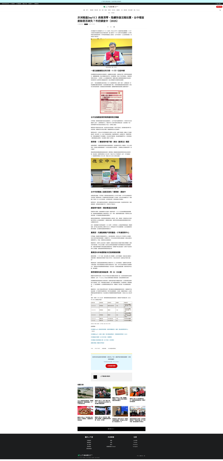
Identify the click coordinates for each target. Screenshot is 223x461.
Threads (135, 442)
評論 (134, 10)
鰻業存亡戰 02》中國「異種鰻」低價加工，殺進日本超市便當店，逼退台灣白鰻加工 (120, 399)
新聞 (111, 440)
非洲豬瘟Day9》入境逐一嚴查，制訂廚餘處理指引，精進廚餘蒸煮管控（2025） (109, 334)
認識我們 (89, 440)
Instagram (135, 446)
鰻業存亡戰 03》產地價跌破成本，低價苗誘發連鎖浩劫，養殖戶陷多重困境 (137, 400)
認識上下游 (25, 3)
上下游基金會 (18, 3)
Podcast (138, 10)
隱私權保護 (89, 448)
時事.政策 (96, 10)
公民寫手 (30, 3)
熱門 (87, 10)
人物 (121, 10)
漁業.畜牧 (125, 10)
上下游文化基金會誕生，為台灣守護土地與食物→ (111, 1)
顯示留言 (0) (111, 428)
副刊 (111, 444)
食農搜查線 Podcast (111, 446)
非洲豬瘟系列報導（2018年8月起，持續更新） (102, 337)
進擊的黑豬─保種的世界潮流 (97, 343)
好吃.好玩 (113, 10)
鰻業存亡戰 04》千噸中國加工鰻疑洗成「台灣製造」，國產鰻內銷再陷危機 (85, 419)
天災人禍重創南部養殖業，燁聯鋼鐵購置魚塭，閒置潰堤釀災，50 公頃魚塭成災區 (85, 402)
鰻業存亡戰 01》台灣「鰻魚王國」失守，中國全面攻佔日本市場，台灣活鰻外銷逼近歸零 (103, 402)
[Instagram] (139, 455)
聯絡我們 (89, 442)
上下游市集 (12, 3)
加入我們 (89, 444)
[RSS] (143, 455)
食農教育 (118, 10)
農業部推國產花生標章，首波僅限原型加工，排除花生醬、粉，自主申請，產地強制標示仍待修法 (137, 420)
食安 (100, 10)
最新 (84, 10)
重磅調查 (91, 10)
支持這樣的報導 (111, 366)
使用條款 (89, 446)
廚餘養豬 (104, 348)
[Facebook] (137, 455)
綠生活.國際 (130, 10)
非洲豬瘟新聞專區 (112, 348)
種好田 (109, 10)
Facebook (135, 444)
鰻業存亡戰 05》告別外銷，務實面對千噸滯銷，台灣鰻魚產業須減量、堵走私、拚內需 (103, 419)
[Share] (114, 26)
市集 (111, 442)
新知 (102, 10)
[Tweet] (110, 26)
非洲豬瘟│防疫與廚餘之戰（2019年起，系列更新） (103, 340)
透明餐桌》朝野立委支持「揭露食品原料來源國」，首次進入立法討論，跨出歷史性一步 (120, 420)
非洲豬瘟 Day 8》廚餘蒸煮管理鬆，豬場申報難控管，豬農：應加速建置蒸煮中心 (109, 329)
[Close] (222, 452)
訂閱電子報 (36, 3)
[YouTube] (141, 455)
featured (97, 348)
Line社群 (135, 440)
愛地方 (106, 10)
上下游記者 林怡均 (80, 24)
